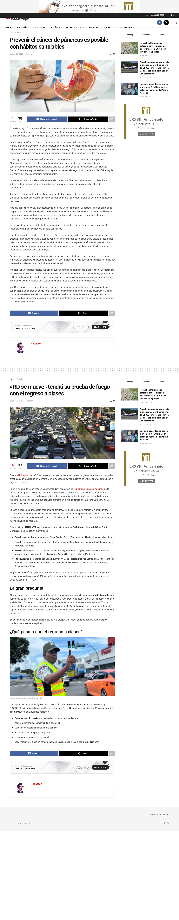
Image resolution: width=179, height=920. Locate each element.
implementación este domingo (89, 489)
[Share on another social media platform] (112, 119)
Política (55, 27)
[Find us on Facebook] (159, 23)
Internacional (74, 27)
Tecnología (126, 27)
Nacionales (39, 27)
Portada (20, 379)
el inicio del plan (25, 475)
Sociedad (109, 27)
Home (12, 379)
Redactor (36, 343)
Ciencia (28, 54)
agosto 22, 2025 (16, 54)
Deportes (93, 27)
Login (174, 15)
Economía (22, 27)
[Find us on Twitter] (166, 23)
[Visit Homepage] (17, 18)
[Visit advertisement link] (89, 6)
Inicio (9, 27)
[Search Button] (176, 23)
